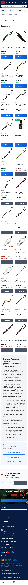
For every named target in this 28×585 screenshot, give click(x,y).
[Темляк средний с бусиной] (7, 183)
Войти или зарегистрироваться (14, 500)
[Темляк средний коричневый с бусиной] (21, 271)
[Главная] (11, 2)
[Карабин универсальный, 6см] (7, 271)
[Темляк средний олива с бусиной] (21, 95)
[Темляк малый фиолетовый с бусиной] (7, 330)
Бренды (10, 14)
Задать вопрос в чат (14, 452)
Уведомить (21, 174)
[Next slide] (26, 10)
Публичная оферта (6, 570)
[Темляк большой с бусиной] (7, 95)
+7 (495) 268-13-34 (14, 457)
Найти (24, 6)
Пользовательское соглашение (10, 573)
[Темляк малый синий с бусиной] (7, 154)
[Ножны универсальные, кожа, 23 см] (21, 37)
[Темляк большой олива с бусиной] (7, 124)
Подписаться (20, 483)
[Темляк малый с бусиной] (7, 37)
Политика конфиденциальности (10, 577)
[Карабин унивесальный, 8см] (21, 242)
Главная (3, 14)
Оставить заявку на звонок (14, 461)
